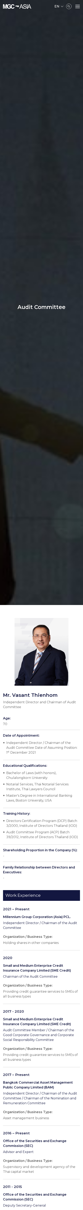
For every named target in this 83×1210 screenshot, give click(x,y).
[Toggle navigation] (77, 6)
